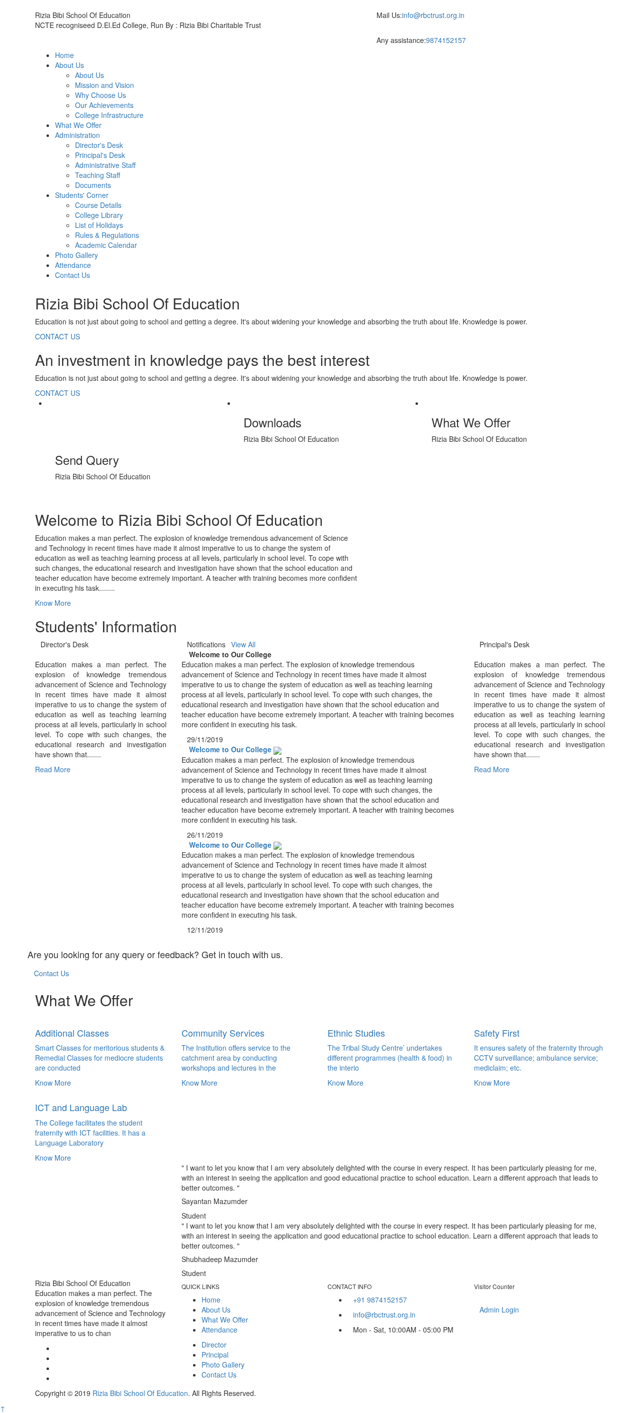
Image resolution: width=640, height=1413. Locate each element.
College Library (99, 215)
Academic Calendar (106, 245)
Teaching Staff (97, 175)
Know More (54, 603)
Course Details (98, 205)
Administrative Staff (105, 165)
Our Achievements (104, 105)
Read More (53, 769)
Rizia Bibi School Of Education (140, 1393)
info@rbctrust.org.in (433, 15)
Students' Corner (81, 195)
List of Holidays (99, 225)
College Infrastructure (109, 115)
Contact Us (72, 275)
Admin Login (499, 1310)
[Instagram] (57, 1368)
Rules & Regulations (107, 235)
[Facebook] (57, 1348)
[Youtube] (57, 1378)
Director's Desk (99, 145)
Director (214, 1345)
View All (243, 644)
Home (64, 55)
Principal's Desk (100, 155)
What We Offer (78, 125)
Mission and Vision (104, 85)
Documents (93, 185)
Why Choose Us (100, 95)
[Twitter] (57, 1358)
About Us (69, 65)
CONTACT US (57, 336)
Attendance (73, 265)
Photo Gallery (76, 255)
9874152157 (446, 40)
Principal (215, 1355)
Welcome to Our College (230, 749)
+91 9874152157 (380, 1300)
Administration (77, 135)
